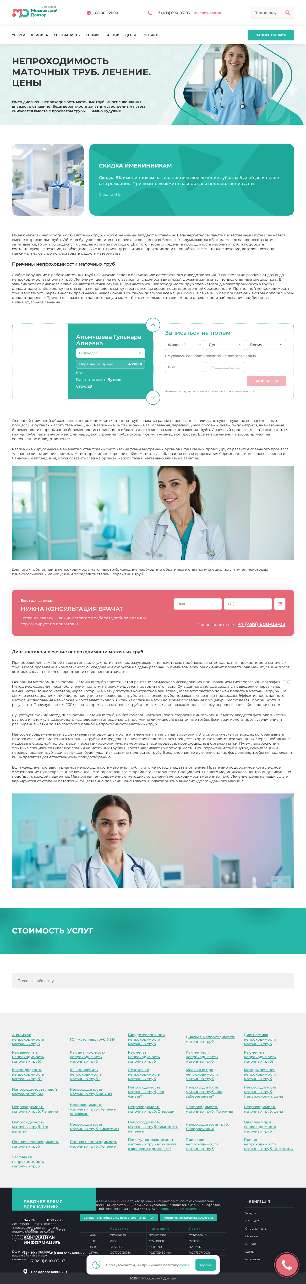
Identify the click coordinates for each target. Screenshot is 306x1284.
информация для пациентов (179, 1209)
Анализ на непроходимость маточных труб (28, 1039)
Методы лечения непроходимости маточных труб (260, 1074)
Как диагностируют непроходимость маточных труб (88, 1057)
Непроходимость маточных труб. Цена (263, 1109)
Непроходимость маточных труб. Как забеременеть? (204, 1092)
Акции (113, 35)
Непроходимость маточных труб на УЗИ (91, 1091)
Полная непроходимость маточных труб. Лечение (93, 1144)
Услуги (18, 35)
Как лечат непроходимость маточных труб (144, 1057)
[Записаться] (279, 604)
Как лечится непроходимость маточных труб (202, 1057)
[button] (138, 353)
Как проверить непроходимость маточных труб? (86, 1074)
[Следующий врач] (153, 398)
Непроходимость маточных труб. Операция (152, 1109)
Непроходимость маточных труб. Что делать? (30, 1126)
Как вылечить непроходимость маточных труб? (28, 1057)
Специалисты (67, 35)
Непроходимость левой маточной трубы (34, 1091)
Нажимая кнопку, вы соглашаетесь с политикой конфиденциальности (209, 391)
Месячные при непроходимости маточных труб (202, 1074)
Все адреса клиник (49, 1272)
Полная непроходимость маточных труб (35, 1144)
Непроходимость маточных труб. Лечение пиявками (93, 1109)
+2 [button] (139, 353)
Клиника (39, 35)
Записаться (266, 381)
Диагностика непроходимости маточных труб (260, 1039)
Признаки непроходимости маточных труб (202, 1144)
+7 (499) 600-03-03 (261, 624)
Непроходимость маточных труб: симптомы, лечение (153, 1126)
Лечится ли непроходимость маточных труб (144, 1074)
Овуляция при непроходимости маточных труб (260, 1126)
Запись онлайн (271, 35)
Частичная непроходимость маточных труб (28, 1161)
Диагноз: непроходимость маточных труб (210, 1039)
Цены (130, 35)
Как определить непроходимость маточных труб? (28, 1074)
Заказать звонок (207, 12)
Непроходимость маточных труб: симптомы (94, 1126)
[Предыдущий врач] (153, 325)
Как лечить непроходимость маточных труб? (260, 1057)
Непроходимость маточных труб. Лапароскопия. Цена (263, 1092)
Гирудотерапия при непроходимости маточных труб (146, 1039)
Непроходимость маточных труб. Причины (209, 1109)
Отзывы (93, 35)
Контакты (151, 35)
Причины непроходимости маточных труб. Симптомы (269, 1144)
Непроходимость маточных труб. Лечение (35, 1109)
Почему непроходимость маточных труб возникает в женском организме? (152, 1144)
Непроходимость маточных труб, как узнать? (146, 1092)
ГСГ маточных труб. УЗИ (92, 1039)
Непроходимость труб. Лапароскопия (207, 1126)
